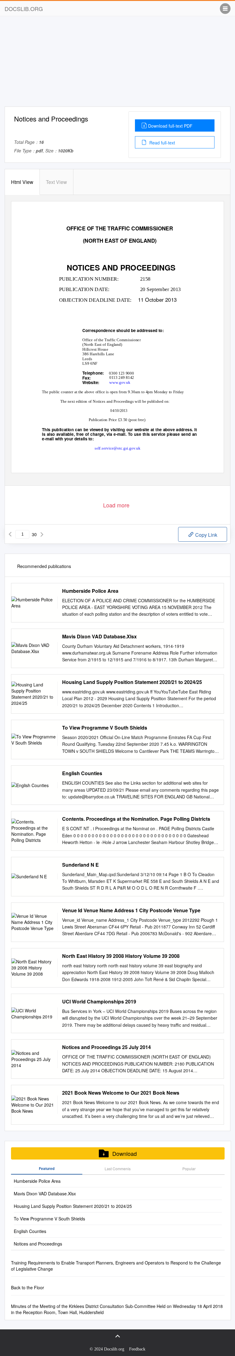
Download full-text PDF (170, 126)
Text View (56, 181)
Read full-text (161, 143)
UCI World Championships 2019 (99, 1002)
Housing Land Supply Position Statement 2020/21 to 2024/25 (132, 682)
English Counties (82, 773)
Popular (189, 1168)
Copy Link (205, 534)
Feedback (137, 1349)
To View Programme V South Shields (104, 728)
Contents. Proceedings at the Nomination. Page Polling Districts (136, 819)
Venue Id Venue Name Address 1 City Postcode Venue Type (131, 910)
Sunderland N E (80, 865)
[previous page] (10, 534)
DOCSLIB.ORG (24, 9)
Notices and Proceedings (38, 1244)
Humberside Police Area (90, 591)
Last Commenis (118, 1168)
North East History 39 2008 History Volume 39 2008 (121, 956)
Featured (46, 1168)
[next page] (42, 534)
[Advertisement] (117, 63)
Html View (22, 181)
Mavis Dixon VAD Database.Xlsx (99, 636)
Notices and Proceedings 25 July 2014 (106, 1047)
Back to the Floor (27, 1287)
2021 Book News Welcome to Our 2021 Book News (120, 1093)
